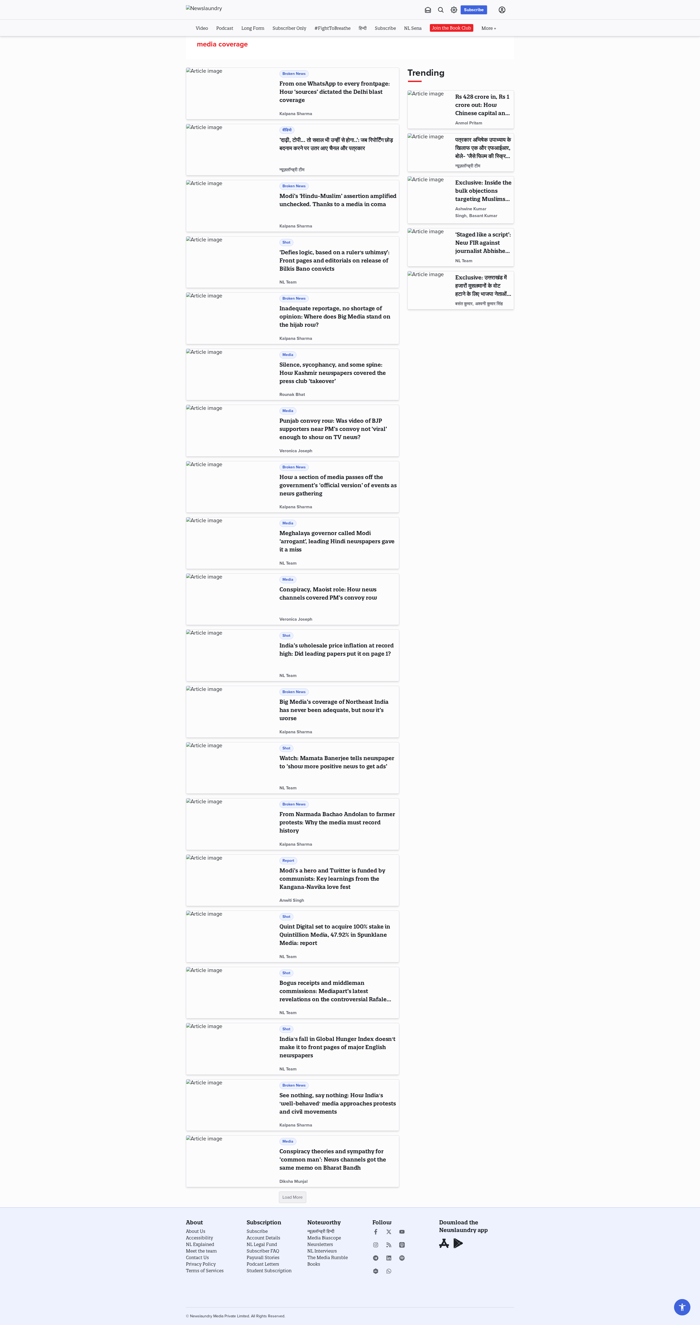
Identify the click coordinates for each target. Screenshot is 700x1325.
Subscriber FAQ (263, 1251)
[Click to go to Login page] (502, 10)
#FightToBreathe (332, 28)
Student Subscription (269, 1270)
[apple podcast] (402, 1245)
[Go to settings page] (682, 1307)
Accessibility (199, 1238)
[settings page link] (454, 10)
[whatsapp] (389, 1271)
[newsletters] (428, 9)
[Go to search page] (440, 10)
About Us (195, 1231)
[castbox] (375, 1271)
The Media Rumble (327, 1257)
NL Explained (200, 1244)
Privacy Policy (201, 1264)
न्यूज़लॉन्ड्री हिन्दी (320, 1231)
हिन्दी (363, 28)
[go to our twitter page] (389, 1232)
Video (202, 28)
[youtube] (402, 1232)
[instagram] (375, 1245)
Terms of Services (205, 1270)
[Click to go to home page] (216, 8)
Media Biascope (324, 1238)
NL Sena (413, 28)
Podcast (224, 28)
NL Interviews (322, 1251)
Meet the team (201, 1251)
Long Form (252, 28)
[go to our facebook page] (375, 1232)
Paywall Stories (263, 1257)
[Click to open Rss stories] (389, 1245)
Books (313, 1264)
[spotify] (402, 1258)
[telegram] (375, 1258)
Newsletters (320, 1244)
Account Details (263, 1238)
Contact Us (197, 1257)
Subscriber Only (289, 28)
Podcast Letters (263, 1264)
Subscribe (474, 10)
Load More (292, 1197)
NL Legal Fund (262, 1244)
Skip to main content (213, 43)
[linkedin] (389, 1258)
